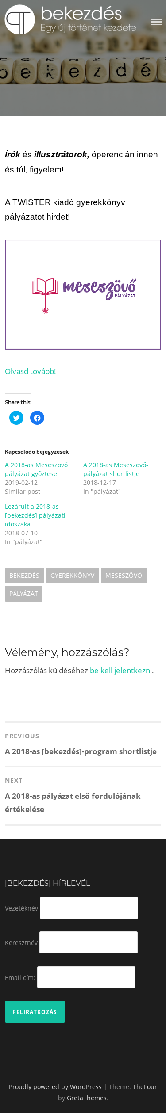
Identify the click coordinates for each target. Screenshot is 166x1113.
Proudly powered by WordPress (55, 1087)
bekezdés (24, 575)
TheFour (145, 1087)
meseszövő (123, 575)
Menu (156, 22)
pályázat (23, 593)
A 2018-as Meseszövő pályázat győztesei (36, 469)
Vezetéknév (21, 907)
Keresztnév (21, 942)
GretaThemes (87, 1098)
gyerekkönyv (72, 575)
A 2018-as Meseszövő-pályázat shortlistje (115, 469)
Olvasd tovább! (30, 371)
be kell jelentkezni (121, 670)
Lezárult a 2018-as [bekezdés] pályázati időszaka (35, 515)
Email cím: (20, 977)
